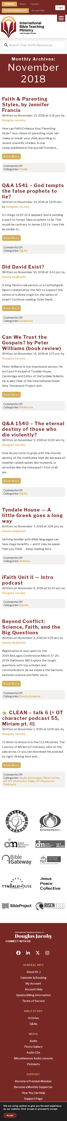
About (23, 4)
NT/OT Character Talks (19, 781)
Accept (10, 1115)
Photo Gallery (33, 1046)
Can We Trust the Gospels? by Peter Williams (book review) (31, 342)
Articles (24, 561)
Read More (11, 156)
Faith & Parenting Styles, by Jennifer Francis (25, 104)
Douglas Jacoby (13, 120)
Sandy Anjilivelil (14, 277)
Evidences (26, 321)
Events (24, 605)
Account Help (37, 10)
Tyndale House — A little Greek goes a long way (32, 515)
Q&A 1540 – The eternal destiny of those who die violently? (33, 429)
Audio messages (30, 778)
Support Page (33, 1098)
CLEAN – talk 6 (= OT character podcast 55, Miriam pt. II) (32, 718)
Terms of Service (33, 1001)
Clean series (51, 778)
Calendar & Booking (33, 977)
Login (60, 7)
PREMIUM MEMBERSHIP (15, 10)
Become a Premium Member (33, 1081)
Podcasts (33, 1064)
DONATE (9, 4)
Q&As (23, 250)
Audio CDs (33, 1052)
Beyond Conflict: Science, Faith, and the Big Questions (31, 627)
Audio (33, 1041)
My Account (33, 983)
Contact (34, 4)
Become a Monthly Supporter (33, 1087)
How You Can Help (33, 1093)
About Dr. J (33, 972)
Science (35, 696)
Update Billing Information (33, 995)
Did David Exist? (23, 267)
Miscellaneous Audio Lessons (33, 1058)
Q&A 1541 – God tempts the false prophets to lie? (33, 191)
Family (23, 169)
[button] (61, 18)
